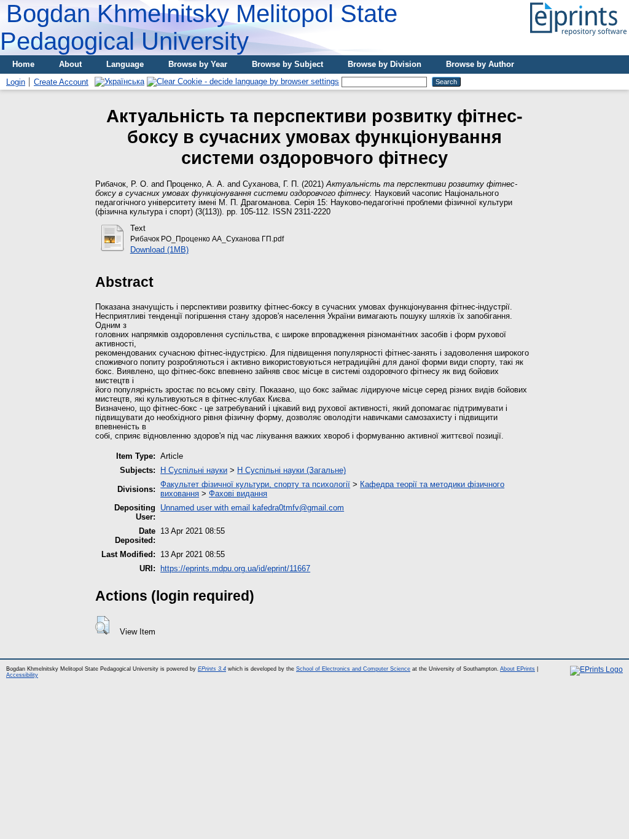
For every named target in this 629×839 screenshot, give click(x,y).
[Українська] (119, 81)
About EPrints (517, 669)
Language (125, 64)
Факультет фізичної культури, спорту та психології (255, 484)
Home (23, 64)
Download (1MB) (159, 249)
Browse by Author (480, 64)
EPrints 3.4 (212, 669)
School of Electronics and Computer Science (353, 669)
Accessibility (22, 675)
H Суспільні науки (193, 470)
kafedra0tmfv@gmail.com (298, 507)
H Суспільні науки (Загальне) (291, 470)
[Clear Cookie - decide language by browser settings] (243, 81)
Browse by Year (197, 64)
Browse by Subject (287, 64)
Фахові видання (238, 493)
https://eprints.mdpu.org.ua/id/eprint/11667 (235, 568)
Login (15, 82)
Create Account (61, 82)
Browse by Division (384, 64)
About (70, 64)
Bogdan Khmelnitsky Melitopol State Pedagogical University (198, 27)
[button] (102, 625)
